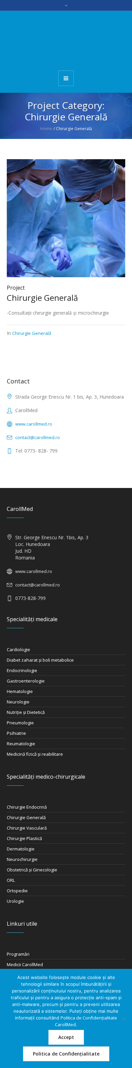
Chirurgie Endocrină (27, 807)
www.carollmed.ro (33, 424)
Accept (66, 1037)
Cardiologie (18, 649)
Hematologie (20, 691)
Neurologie (18, 702)
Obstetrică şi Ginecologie (32, 870)
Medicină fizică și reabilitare (35, 754)
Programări (18, 954)
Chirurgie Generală (42, 297)
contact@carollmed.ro (37, 437)
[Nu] (123, 1018)
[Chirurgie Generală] (66, 217)
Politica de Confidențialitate (66, 1053)
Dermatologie (21, 849)
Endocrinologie (22, 670)
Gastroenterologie (26, 681)
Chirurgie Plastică (24, 838)
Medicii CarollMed (25, 964)
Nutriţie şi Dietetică (26, 712)
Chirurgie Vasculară (27, 828)
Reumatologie (21, 744)
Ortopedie (17, 891)
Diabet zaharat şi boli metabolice (40, 660)
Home (46, 129)
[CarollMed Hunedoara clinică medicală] (66, 40)
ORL (11, 880)
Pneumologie (20, 723)
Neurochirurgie (22, 859)
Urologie (15, 901)
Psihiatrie (16, 733)
